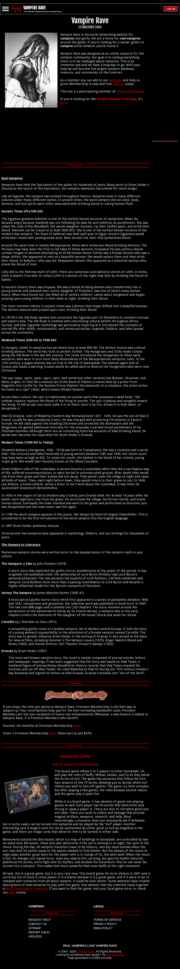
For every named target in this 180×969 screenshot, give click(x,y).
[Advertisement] (75, 136)
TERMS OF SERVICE (107, 919)
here (63, 103)
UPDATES (35, 936)
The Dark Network (129, 91)
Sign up (118, 84)
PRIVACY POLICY (105, 923)
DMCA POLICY (103, 928)
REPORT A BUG (39, 932)
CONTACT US (37, 923)
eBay (11, 892)
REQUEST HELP (39, 919)
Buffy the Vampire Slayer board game (75, 764)
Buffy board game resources (26, 888)
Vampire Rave (86, 951)
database (115, 80)
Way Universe (115, 954)
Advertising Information (165, 141)
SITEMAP (34, 928)
